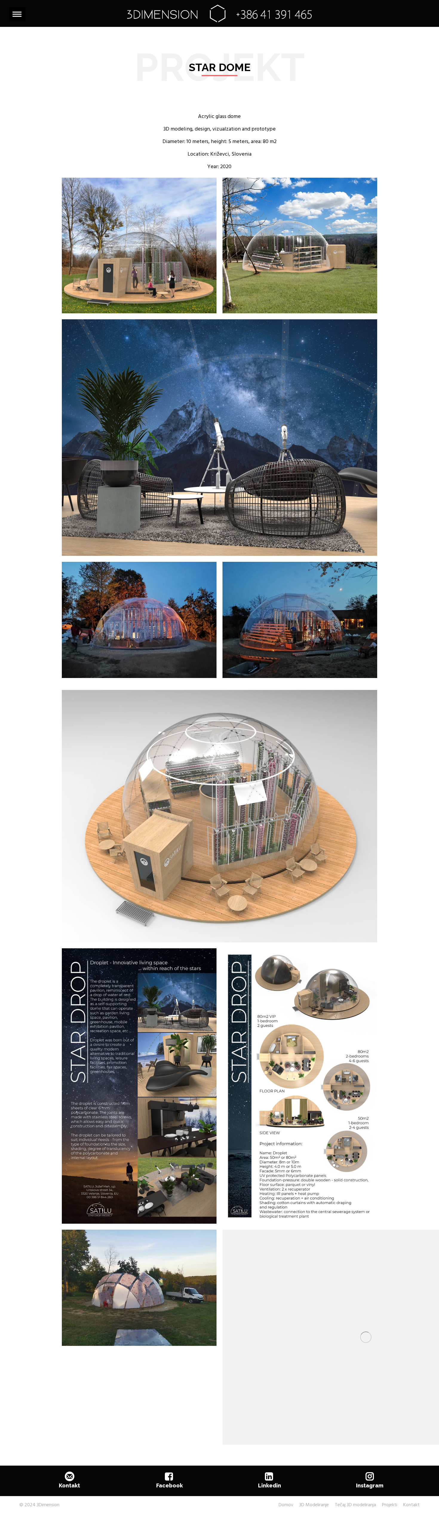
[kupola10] (139, 245)
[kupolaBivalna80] (219, 437)
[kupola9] (219, 816)
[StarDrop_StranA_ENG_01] (139, 1085)
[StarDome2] (299, 620)
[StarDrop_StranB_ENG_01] (299, 1085)
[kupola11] (299, 245)
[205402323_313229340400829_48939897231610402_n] (139, 1288)
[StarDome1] (139, 620)
